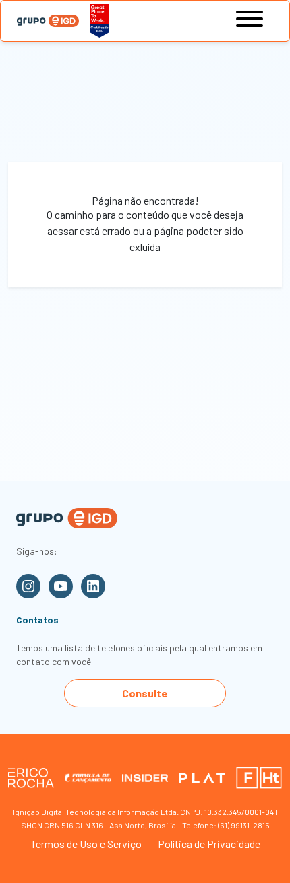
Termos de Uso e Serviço (86, 843)
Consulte (145, 692)
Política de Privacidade (209, 843)
